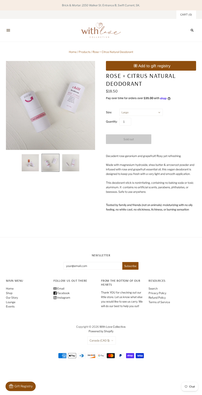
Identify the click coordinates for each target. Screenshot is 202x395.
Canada (100, 340)
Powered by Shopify (101, 331)
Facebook (63, 293)
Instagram (63, 297)
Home (73, 52)
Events (10, 306)
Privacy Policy (157, 293)
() (186, 14)
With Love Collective (112, 326)
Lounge (10, 302)
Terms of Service (159, 302)
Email (60, 288)
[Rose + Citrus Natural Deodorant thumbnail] (30, 163)
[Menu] (8, 30)
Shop (9, 293)
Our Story (12, 297)
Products (84, 52)
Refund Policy (157, 297)
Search (153, 288)
